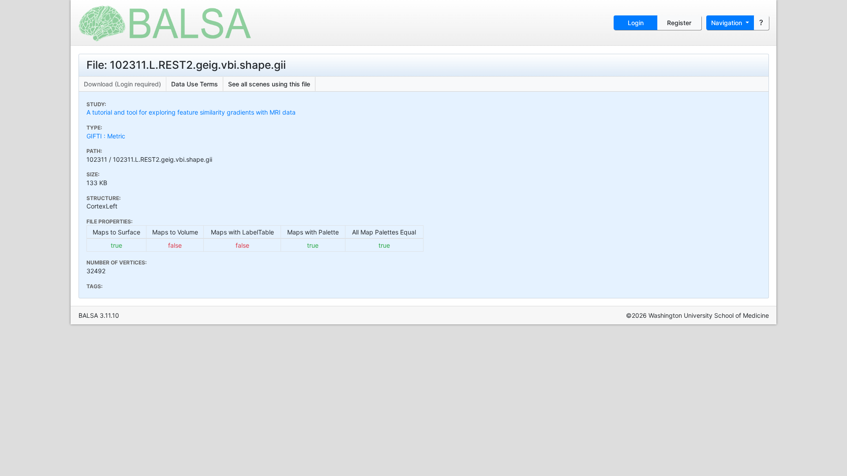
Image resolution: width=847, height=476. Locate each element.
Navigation (727, 22)
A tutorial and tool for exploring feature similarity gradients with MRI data (191, 112)
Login (636, 22)
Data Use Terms (194, 84)
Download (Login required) (122, 84)
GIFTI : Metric (105, 136)
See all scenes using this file (269, 84)
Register (679, 22)
